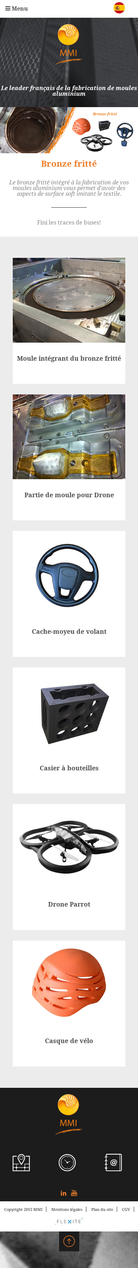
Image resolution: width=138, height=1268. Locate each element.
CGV (126, 1209)
